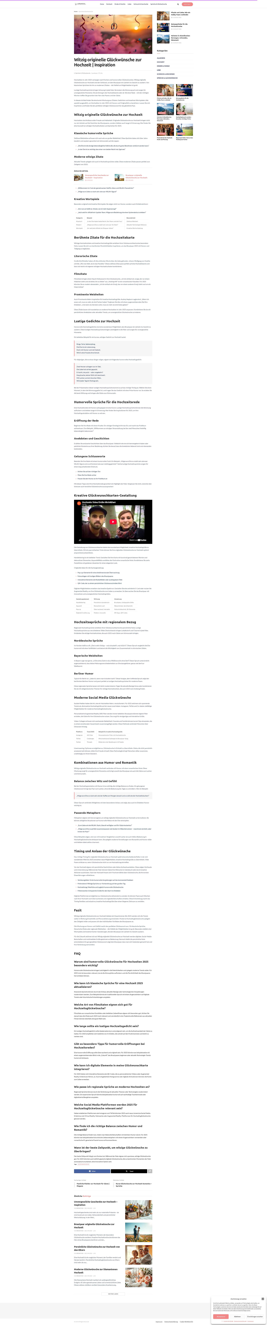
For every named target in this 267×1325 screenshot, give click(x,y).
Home (102, 4)
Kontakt (187, 4)
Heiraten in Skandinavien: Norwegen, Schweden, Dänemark (180, 38)
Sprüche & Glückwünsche (159, 4)
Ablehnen (237, 1316)
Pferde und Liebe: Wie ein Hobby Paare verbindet (180, 13)
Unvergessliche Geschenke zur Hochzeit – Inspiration (97, 176)
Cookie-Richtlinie (228, 1321)
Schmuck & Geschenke (141, 4)
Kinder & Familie (120, 4)
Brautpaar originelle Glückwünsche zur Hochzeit (136, 176)
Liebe (129, 4)
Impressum (250, 1321)
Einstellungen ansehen (255, 1316)
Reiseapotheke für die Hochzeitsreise (179, 25)
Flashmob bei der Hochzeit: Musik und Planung (164, 138)
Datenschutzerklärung (240, 1321)
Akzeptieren (221, 1316)
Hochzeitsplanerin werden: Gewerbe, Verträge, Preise (183, 118)
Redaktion (80, 1208)
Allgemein (161, 58)
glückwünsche (83, 1164)
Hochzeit (109, 4)
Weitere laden (113, 1294)
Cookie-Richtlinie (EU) (186, 1322)
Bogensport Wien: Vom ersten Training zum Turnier (184, 138)
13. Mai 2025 (89, 180)
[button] (263, 1299)
